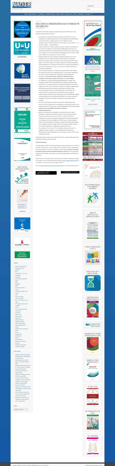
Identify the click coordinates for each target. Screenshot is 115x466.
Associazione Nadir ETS (25, 465)
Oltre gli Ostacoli (19, 319)
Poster (17, 327)
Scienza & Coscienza (20, 341)
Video (74, 14)
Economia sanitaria (20, 287)
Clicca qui (87, 99)
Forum (17, 293)
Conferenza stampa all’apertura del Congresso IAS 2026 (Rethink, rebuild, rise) (22, 386)
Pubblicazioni (32, 14)
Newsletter (69, 14)
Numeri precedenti (92, 104)
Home (25, 14)
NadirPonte (18, 318)
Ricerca (17, 337)
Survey (58, 14)
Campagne (41, 14)
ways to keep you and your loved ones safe (51, 165)
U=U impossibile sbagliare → (70, 172)
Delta (16, 282)
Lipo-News (18, 312)
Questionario (22, 211)
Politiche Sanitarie (19, 321)
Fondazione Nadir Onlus (21, 291)
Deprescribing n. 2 (22, 206)
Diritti (62, 14)
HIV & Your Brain (19, 298)
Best (16, 271)
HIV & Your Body (19, 296)
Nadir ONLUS (18, 316)
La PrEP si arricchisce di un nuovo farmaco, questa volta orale (22, 394)
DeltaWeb (17, 284)
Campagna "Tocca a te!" (21, 273)
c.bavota (100, 465)
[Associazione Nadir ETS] (22, 4)
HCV (16, 294)
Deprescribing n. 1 (22, 204)
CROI (16, 280)
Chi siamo (87, 14)
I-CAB (16, 307)
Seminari (17, 343)
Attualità (17, 269)
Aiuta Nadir (81, 14)
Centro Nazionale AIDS (21, 278)
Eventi (16, 289)
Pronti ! (17, 332)
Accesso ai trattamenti (20, 266)
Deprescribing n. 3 (22, 207)
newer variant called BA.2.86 (70, 160)
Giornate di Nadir (50, 14)
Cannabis (17, 277)
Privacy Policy (45, 465)
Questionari (18, 335)
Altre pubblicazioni (19, 268)
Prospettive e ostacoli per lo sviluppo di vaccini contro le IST (22, 399)
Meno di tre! (18, 314)
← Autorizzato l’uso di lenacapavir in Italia (43, 173)
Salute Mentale (19, 339)
